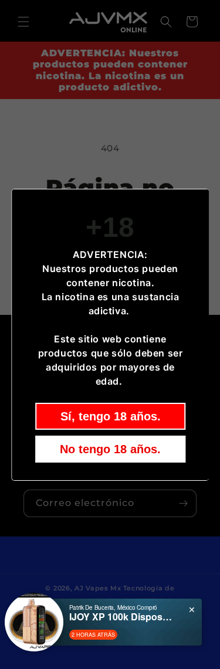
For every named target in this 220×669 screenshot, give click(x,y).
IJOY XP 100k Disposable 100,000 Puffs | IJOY (122, 616)
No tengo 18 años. (110, 449)
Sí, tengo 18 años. (110, 416)
